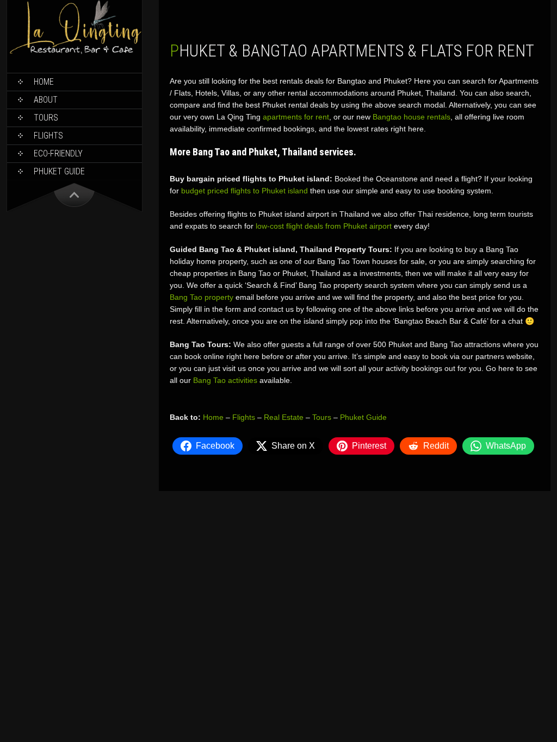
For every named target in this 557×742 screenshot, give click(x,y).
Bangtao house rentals (411, 116)
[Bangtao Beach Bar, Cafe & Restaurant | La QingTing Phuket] (74, 52)
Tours (46, 117)
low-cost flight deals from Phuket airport (324, 226)
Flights (48, 135)
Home (44, 82)
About (46, 100)
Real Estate (284, 417)
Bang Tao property (201, 297)
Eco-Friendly (58, 153)
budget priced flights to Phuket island (244, 190)
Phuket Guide (363, 417)
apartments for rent (296, 116)
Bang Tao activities (225, 380)
